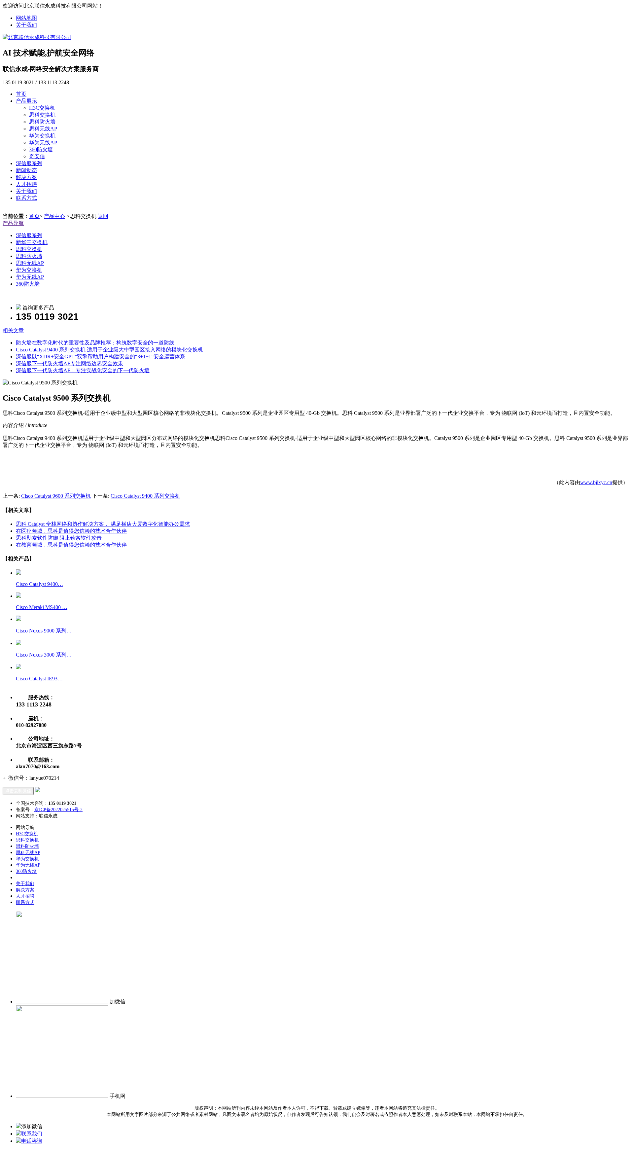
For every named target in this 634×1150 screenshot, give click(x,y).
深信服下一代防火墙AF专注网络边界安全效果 (69, 363)
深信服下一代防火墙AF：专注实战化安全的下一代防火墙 (83, 370)
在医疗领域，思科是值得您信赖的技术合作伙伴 (71, 531)
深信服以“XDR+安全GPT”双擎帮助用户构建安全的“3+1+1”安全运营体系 (100, 356)
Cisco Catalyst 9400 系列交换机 (145, 496)
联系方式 (26, 198)
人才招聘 (26, 184)
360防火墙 (41, 149)
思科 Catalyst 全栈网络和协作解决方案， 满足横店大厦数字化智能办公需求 (103, 524)
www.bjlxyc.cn (596, 482)
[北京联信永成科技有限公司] (37, 37)
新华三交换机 (32, 242)
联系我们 (31, 1133)
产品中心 (54, 216)
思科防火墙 (42, 122)
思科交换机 (42, 115)
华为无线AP (43, 142)
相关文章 (13, 330)
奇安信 (37, 156)
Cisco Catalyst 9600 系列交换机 (56, 496)
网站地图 (26, 18)
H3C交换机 (42, 108)
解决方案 (26, 177)
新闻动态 (26, 170)
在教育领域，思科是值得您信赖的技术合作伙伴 (71, 545)
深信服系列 (29, 163)
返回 (103, 216)
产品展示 (26, 101)
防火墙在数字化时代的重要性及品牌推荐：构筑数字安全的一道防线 (95, 342)
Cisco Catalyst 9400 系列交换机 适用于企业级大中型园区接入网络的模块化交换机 (109, 349)
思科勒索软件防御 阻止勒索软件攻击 (59, 538)
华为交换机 (42, 135)
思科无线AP (43, 128)
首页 (21, 94)
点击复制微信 (18, 790)
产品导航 (13, 223)
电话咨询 (31, 1141)
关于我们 (26, 25)
